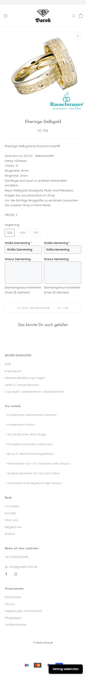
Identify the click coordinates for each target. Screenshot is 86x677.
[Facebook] (6, 574)
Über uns (11, 520)
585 (23, 233)
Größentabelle (15, 624)
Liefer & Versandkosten (22, 385)
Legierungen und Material (23, 611)
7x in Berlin (12, 506)
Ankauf (10, 534)
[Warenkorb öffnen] (80, 16)
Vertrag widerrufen (66, 669)
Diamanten (13, 597)
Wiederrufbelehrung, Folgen (25, 378)
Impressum (13, 371)
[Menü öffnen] (6, 15)
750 (35, 233)
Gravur (10, 604)
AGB (8, 364)
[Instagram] (15, 574)
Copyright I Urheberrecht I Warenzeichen (34, 392)
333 (9, 233)
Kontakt (10, 513)
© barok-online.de (43, 642)
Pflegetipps (13, 618)
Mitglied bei (13, 527)
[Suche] (73, 15)
